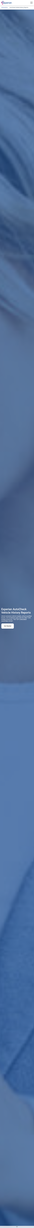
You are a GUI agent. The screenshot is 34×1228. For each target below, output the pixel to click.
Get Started (7, 626)
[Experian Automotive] (8, 3)
